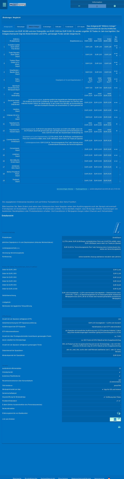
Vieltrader (58, 26)
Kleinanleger (21, 26)
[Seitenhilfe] (115, 6)
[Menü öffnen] (3, 4)
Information (97, 2)
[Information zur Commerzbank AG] (117, 234)
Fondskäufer (69, 26)
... (120, 47)
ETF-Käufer (81, 26)
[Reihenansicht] (79, 6)
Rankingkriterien (81, 189)
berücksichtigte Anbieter (65, 189)
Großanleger (47, 26)
